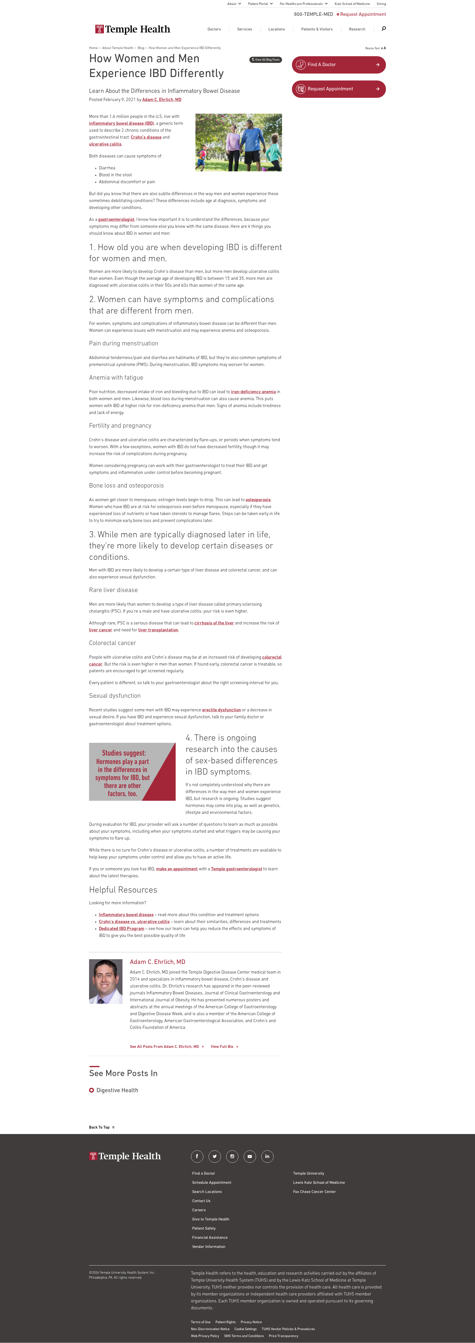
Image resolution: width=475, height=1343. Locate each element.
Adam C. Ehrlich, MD (161, 100)
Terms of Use (201, 1322)
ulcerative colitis (105, 144)
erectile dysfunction (221, 710)
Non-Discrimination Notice (210, 1329)
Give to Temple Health (210, 1219)
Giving (381, 4)
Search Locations (207, 1192)
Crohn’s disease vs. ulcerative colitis (134, 922)
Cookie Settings (246, 1329)
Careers (199, 1210)
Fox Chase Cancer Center (314, 1192)
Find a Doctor (203, 1174)
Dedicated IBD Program (121, 929)
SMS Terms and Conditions (244, 1336)
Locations (276, 29)
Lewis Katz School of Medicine (319, 1183)
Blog (141, 48)
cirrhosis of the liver (214, 623)
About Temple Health (117, 48)
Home (93, 48)
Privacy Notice (251, 1322)
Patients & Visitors (317, 29)
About (231, 4)
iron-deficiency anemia (253, 392)
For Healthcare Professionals (301, 4)
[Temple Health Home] (132, 30)
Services (244, 29)
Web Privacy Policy (205, 1336)
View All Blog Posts (267, 59)
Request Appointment (363, 14)
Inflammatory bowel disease (126, 915)
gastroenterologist (116, 220)
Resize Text (372, 48)
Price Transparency (283, 1336)
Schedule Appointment (211, 1183)
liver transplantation (158, 630)
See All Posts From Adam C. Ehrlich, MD (164, 1047)
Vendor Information (208, 1247)
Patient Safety (204, 1229)
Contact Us (201, 1201)
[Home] (135, 1157)
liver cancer (100, 630)
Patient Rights (225, 1322)
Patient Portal (258, 4)
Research (357, 29)
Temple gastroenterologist (236, 869)
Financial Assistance (210, 1238)
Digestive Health (117, 1091)
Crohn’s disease (146, 137)
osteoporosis (258, 500)
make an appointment (177, 869)
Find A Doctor (322, 64)
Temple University (308, 1174)
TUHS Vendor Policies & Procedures (288, 1329)
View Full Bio (222, 1047)
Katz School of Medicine (352, 4)
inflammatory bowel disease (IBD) (121, 124)
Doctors (214, 29)
